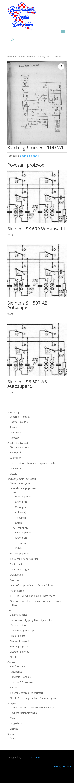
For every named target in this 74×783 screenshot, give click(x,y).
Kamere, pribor (18, 625)
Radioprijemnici (23, 496)
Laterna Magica (18, 614)
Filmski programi (19, 646)
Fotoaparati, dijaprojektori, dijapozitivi (31, 620)
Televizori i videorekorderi (24, 558)
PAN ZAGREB (20, 528)
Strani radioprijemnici (21, 483)
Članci (13, 718)
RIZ (14, 492)
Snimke (14, 728)
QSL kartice (16, 574)
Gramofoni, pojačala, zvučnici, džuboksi (32, 585)
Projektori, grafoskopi (22, 630)
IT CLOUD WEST (31, 757)
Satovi (13, 687)
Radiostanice (17, 564)
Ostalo (19, 523)
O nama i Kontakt (20, 416)
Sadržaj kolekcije (19, 421)
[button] (61, 66)
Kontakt (14, 437)
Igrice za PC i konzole (22, 682)
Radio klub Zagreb (20, 569)
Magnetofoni (17, 590)
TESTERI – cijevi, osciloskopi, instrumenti (32, 596)
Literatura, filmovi (20, 651)
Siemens (31, 56)
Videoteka (15, 432)
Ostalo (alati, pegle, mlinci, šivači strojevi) (33, 698)
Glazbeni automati (20, 447)
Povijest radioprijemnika (23, 712)
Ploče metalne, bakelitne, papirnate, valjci (33, 463)
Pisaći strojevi (17, 666)
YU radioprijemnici (20, 553)
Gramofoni (16, 457)
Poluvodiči (21, 512)
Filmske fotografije (20, 641)
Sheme (21, 56)
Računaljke (16, 671)
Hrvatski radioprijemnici (23, 488)
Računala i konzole (20, 677)
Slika (9, 610)
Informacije (13, 412)
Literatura (15, 468)
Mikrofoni (15, 580)
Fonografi (15, 452)
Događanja (16, 723)
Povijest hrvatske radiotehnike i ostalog (32, 707)
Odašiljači (20, 507)
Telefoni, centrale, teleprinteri (26, 692)
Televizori (20, 517)
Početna (11, 56)
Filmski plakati (17, 635)
